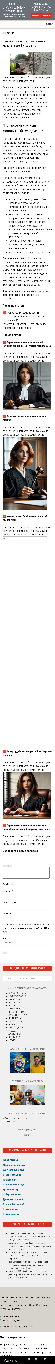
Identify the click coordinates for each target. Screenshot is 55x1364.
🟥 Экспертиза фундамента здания (21, 312)
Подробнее (6, 1355)
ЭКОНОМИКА (14, 1002)
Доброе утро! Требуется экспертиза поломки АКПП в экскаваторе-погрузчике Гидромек (27, 1255)
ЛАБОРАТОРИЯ (14, 1037)
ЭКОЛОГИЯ (13, 1024)
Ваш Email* (8, 884)
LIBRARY (11, 1040)
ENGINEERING (14, 999)
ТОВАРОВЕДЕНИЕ (15, 1027)
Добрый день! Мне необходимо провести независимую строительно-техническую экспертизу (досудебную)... (28, 1265)
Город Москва (10, 1159)
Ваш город (8, 913)
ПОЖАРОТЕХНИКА (16, 1012)
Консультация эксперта (27, 1224)
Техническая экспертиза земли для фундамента (27, 291)
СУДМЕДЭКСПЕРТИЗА (17, 1015)
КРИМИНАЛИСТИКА (16, 1009)
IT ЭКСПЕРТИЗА (15, 1021)
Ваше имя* (8, 891)
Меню (49, 24)
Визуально (5, 865)
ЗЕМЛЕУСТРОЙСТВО (17, 996)
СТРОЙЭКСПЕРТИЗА (17, 993)
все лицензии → (10, 1121)
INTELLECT (12, 1031)
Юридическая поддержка (28, 968)
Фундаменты (9, 33)
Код (10, 865)
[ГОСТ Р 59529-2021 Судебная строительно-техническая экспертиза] (27, 1135)
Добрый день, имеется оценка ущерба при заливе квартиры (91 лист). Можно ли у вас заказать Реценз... (30, 1274)
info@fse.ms (41, 10)
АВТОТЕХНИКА (14, 1034)
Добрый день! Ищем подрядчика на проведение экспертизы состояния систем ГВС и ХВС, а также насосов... (29, 1236)
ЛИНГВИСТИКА (14, 1018)
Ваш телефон (9, 902)
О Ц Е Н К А (13, 1005)
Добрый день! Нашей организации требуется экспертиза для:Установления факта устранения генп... (29, 1246)
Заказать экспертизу (41, 15)
